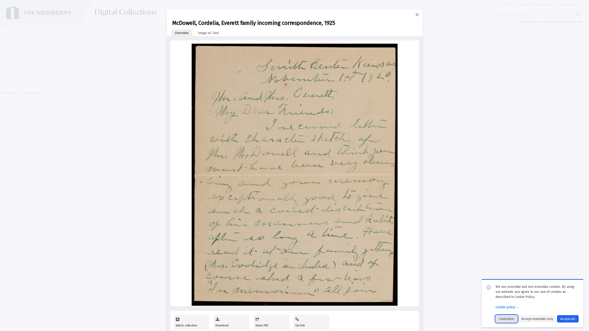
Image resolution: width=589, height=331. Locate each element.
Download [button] (222, 325)
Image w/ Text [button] (208, 33)
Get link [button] (300, 325)
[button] (417, 14)
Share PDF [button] (262, 325)
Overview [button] (181, 33)
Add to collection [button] (186, 325)
